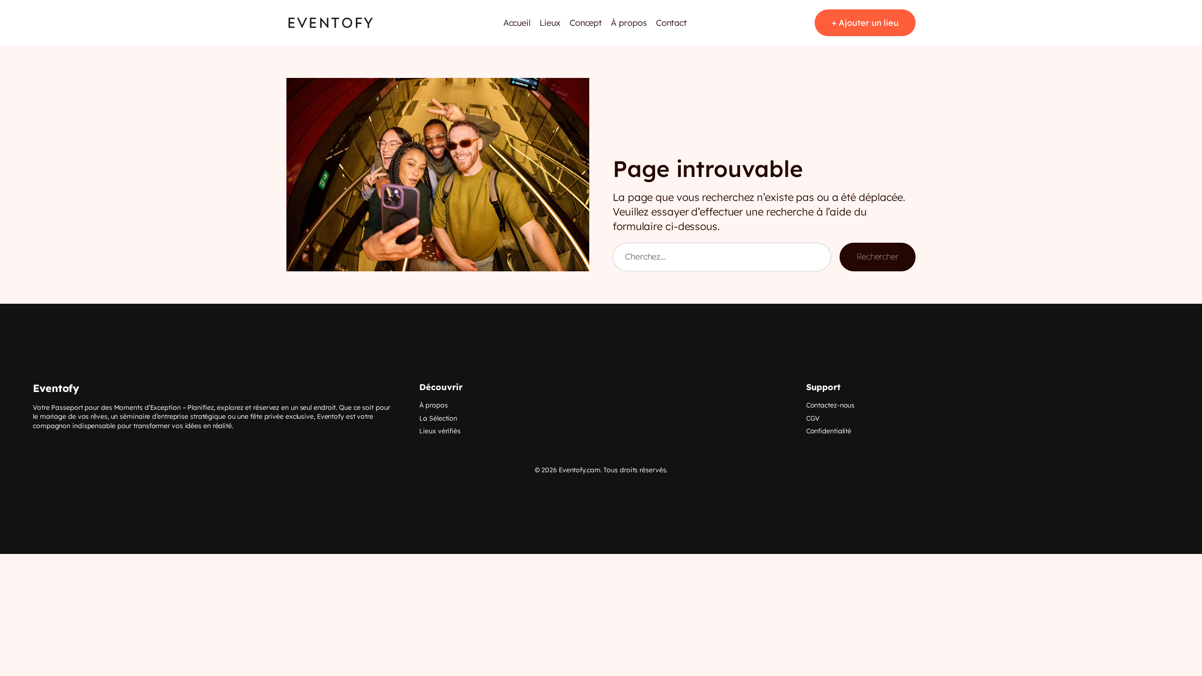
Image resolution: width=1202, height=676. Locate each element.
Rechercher (877, 256)
